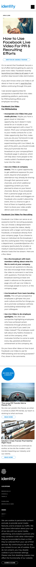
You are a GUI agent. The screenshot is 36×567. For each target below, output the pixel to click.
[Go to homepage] (8, 7)
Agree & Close (9, 563)
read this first (25, 83)
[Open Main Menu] (33, 7)
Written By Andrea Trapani (16, 60)
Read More (8, 417)
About (3, 514)
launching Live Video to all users (14, 73)
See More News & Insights (8, 374)
